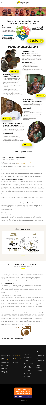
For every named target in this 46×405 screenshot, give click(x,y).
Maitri (26, 400)
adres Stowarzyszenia (21, 163)
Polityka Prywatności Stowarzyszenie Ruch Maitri (40, 357)
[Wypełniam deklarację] (35, 41)
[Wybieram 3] (6, 118)
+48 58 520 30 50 (17, 355)
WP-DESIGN (25, 401)
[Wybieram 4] (27, 144)
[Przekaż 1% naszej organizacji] (23, 392)
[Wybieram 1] (14, 71)
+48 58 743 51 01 (17, 358)
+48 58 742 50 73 (17, 356)
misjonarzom (19, 214)
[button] (2, 402)
